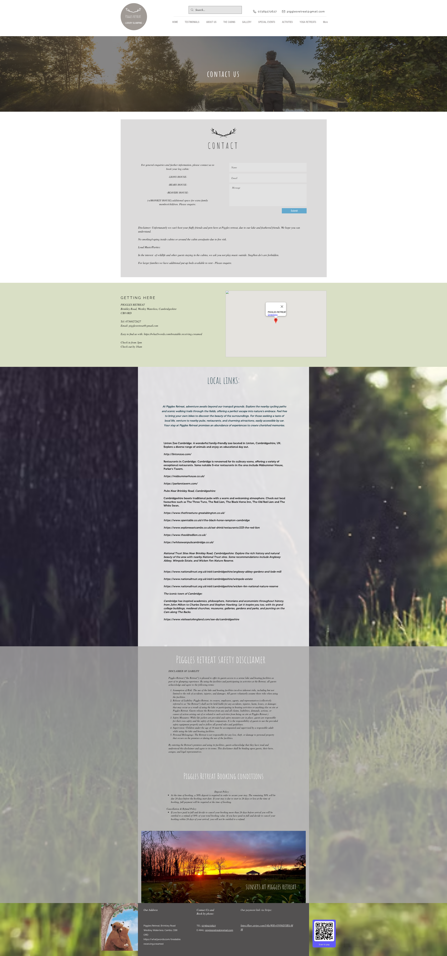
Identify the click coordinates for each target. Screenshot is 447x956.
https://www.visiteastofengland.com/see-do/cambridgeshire (201, 619)
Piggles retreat (133, 16)
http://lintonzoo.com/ (177, 454)
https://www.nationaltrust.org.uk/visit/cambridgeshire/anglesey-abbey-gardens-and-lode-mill (222, 571)
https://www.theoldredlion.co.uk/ (185, 534)
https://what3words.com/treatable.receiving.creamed (173, 334)
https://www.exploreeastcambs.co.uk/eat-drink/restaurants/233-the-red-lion (212, 527)
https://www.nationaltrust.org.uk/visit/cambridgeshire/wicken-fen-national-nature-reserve (221, 586)
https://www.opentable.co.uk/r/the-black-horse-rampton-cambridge (207, 520)
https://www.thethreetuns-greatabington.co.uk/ (194, 512)
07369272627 (209, 925)
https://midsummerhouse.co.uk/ (184, 476)
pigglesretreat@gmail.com (143, 325)
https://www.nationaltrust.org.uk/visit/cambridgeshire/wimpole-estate (208, 578)
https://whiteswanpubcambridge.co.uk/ (189, 542)
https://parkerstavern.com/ (180, 483)
